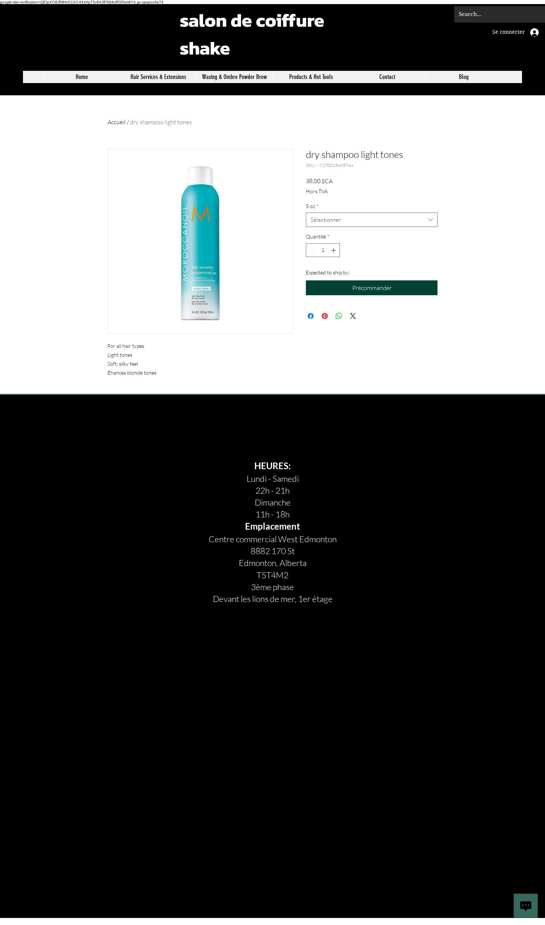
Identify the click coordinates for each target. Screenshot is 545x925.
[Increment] (334, 250)
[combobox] (371, 220)
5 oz (312, 206)
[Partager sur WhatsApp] (338, 316)
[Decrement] (311, 250)
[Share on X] (353, 316)
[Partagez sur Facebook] (310, 316)
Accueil (117, 122)
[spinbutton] (323, 250)
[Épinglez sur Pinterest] (324, 316)
